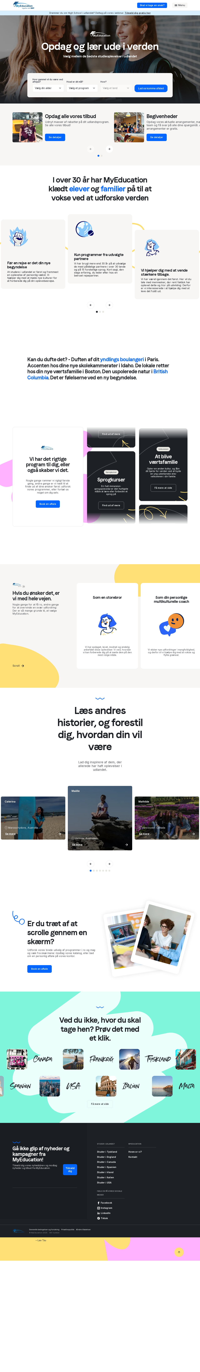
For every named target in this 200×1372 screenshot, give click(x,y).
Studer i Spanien (106, 1167)
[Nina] (106, 871)
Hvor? (103, 82)
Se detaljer (34, 137)
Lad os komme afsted (151, 88)
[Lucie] (97, 871)
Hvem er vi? (135, 1151)
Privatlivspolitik (67, 1229)
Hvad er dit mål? (75, 82)
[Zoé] (103, 871)
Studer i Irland (105, 1172)
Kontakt (132, 1157)
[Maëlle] (91, 871)
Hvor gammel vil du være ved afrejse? (47, 80)
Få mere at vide (100, 1104)
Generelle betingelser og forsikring (44, 1229)
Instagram (106, 1208)
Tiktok (104, 1218)
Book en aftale (48, 504)
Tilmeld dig (70, 1170)
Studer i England (106, 1157)
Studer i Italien (105, 1177)
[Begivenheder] (101, 156)
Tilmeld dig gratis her (138, 13)
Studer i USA (104, 1182)
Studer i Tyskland (107, 1151)
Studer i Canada (106, 1162)
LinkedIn (105, 1213)
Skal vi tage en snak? (152, 5)
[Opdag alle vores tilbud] (98, 156)
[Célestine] (100, 871)
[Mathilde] (94, 871)
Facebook (106, 1202)
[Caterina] (109, 871)
